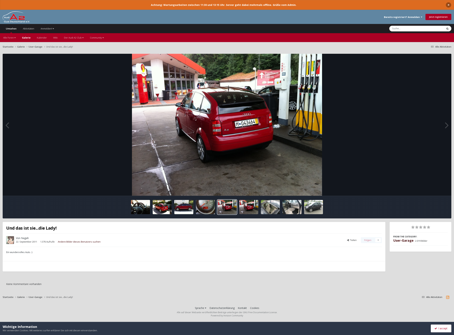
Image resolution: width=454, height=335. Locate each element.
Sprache (200, 308)
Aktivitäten (28, 28)
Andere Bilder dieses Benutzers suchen (79, 241)
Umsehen (11, 28)
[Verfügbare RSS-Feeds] (447, 297)
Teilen (353, 240)
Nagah (25, 238)
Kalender (42, 37)
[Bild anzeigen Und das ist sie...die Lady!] (140, 207)
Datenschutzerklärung (222, 308)
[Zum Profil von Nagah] (10, 240)
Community (96, 37)
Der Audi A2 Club (73, 37)
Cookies (254, 308)
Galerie (26, 37)
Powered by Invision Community (227, 315)
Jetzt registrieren (438, 16)
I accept (442, 328)
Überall (435, 28)
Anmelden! (47, 28)
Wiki (55, 37)
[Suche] (447, 28)
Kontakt (242, 308)
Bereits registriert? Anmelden (402, 17)
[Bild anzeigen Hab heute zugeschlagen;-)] (270, 207)
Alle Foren (8, 37)
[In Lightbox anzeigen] (227, 125)
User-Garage (403, 240)
